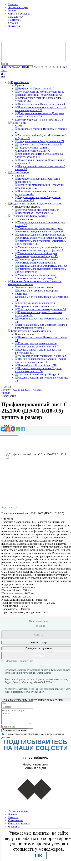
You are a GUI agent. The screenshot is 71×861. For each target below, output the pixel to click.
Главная (13, 4)
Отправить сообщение (14, 730)
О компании (15, 820)
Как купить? (15, 16)
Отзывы (13, 22)
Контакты (14, 26)
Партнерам (14, 19)
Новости (13, 817)
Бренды (12, 814)
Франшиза (14, 826)
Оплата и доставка (19, 13)
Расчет (12, 10)
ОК (39, 855)
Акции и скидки (18, 7)
